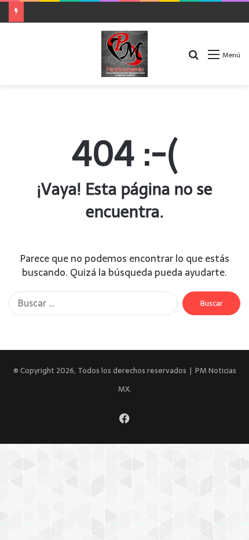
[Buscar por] (193, 58)
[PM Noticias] (124, 54)
